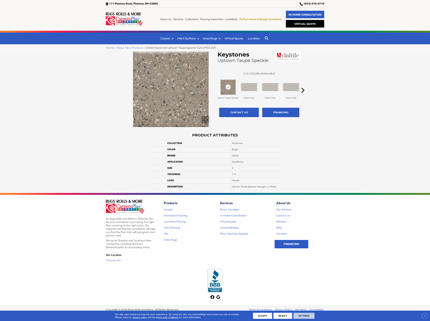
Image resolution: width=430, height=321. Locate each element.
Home (110, 47)
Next (302, 85)
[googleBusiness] (218, 297)
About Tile (122, 47)
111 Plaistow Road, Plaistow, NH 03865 (133, 3)
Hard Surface (186, 38)
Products (137, 47)
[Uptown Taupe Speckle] (228, 87)
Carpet (165, 38)
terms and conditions (167, 317)
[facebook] (212, 297)
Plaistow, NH (113, 260)
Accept (262, 315)
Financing (280, 112)
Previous (215, 85)
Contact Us (239, 112)
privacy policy (140, 317)
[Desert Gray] (249, 87)
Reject (282, 315)
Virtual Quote (234, 38)
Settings (303, 315)
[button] (305, 14)
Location (254, 38)
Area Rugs (210, 38)
